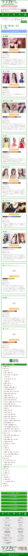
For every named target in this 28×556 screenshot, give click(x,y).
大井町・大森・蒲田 (9, 414)
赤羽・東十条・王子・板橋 (10, 374)
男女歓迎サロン (20, 540)
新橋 (5, 408)
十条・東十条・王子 (9, 379)
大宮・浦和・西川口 (9, 460)
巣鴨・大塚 (7, 383)
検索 (24, 10)
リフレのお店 (20, 538)
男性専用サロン (7, 540)
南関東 (5, 366)
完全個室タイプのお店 (7, 538)
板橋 (6, 381)
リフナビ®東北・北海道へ (13, 493)
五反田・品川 (7, 412)
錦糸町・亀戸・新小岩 (9, 393)
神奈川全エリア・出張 (9, 443)
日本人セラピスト (20, 525)
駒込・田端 (7, 385)
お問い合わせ (20, 522)
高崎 (5, 485)
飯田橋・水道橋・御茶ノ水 (10, 397)
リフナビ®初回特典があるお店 (7, 543)
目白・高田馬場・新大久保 (10, 426)
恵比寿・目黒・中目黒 (9, 416)
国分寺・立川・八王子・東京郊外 (11, 431)
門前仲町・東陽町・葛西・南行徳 (11, 406)
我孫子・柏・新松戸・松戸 (10, 452)
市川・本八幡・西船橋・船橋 (10, 454)
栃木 (4, 475)
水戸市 (6, 470)
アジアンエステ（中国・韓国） (7, 525)
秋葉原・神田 (7, 395)
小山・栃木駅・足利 (9, 481)
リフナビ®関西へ (14, 503)
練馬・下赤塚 (7, 372)
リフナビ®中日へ (14, 499)
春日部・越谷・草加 (9, 462)
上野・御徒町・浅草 (9, 389)
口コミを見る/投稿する (14, 49)
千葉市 (6, 447)
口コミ (14, 15)
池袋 (5, 370)
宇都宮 (6, 479)
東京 (4, 368)
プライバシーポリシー (7, 520)
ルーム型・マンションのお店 (20, 535)
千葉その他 (7, 456)
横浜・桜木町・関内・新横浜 (10, 435)
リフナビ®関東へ (14, 496)
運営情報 (7, 518)
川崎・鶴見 (7, 437)
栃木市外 (6, 477)
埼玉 (4, 458)
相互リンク (7, 522)
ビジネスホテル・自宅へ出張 (7, 535)
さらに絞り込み (13, 31)
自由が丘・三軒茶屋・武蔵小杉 (11, 420)
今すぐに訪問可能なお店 (20, 528)
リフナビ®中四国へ (13, 506)
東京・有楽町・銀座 (9, 403)
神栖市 (6, 472)
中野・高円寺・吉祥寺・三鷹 (10, 428)
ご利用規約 (20, 518)
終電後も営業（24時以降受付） (7, 532)
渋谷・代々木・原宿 (9, 418)
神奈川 (5, 433)
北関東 (5, 466)
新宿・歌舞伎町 (8, 422)
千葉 (4, 445)
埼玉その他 (7, 464)
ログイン (24, 21)
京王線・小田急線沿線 (9, 424)
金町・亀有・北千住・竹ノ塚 (10, 391)
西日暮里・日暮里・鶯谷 (9, 387)
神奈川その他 (7, 441)
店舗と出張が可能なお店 (20, 532)
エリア (8, 15)
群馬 (4, 483)
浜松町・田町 (7, 410)
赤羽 (6, 376)
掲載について (20, 520)
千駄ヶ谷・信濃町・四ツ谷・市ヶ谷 (12, 401)
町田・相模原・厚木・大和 (10, 439)
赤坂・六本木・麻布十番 (9, 399)
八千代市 (6, 449)
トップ (3, 15)
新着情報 (25, 15)
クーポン (19, 15)
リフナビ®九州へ (14, 509)
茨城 (4, 468)
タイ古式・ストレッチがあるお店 (7, 528)
